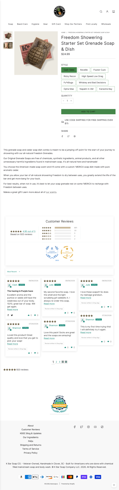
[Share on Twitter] (68, 136)
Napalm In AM (86, 89)
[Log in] (107, 11)
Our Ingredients (30, 437)
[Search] (101, 11)
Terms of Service (30, 449)
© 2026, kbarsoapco (51, 484)
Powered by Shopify (68, 484)
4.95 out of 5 (29, 231)
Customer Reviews (30, 429)
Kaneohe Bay (105, 89)
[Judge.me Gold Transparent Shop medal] (67, 252)
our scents (51, 192)
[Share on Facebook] (62, 136)
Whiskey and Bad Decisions (92, 82)
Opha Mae (69, 89)
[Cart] (113, 11)
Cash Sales (69, 70)
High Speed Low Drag (92, 76)
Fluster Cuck (99, 70)
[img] (13, 281)
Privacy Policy (30, 453)
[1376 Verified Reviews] (59, 413)
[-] (63, 100)
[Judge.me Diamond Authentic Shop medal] (52, 252)
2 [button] (56, 362)
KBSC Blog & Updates (30, 433)
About (31, 425)
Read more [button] (12, 309)
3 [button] (59, 362)
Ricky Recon (70, 76)
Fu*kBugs (68, 82)
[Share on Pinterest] (74, 136)
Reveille (84, 70)
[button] (46, 228)
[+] (71, 100)
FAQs (30, 441)
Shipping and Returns (30, 445)
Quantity (66, 95)
